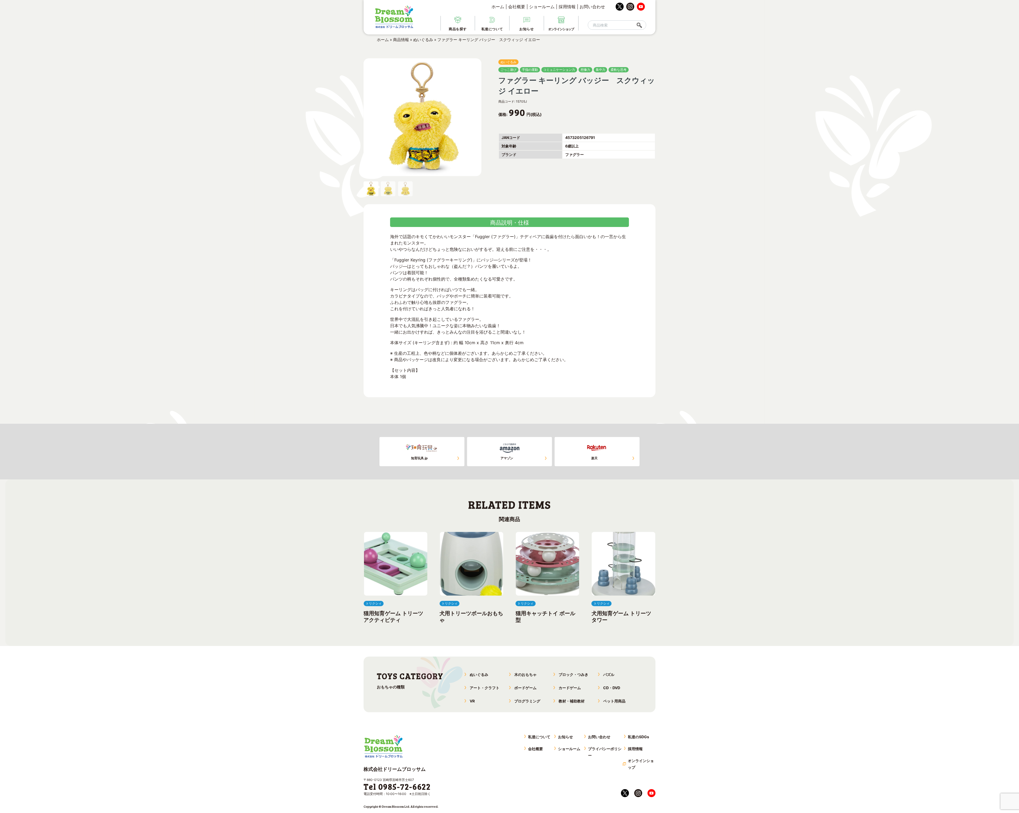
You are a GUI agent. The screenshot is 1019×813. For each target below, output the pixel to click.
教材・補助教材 (572, 701)
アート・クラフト (484, 687)
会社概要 (516, 6)
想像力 (585, 70)
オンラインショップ (641, 764)
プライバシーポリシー (604, 752)
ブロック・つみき (573, 674)
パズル (608, 674)
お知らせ (565, 737)
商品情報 (401, 39)
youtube (641, 7)
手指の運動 (530, 70)
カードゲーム (570, 687)
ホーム (497, 6)
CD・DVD (611, 687)
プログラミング (527, 701)
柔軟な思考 (619, 70)
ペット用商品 (614, 701)
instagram (630, 7)
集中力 (600, 70)
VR (472, 701)
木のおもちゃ (525, 674)
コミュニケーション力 (559, 70)
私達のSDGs (638, 737)
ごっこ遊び (508, 70)
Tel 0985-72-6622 (397, 786)
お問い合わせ (592, 6)
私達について (539, 737)
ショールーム (542, 6)
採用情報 (567, 6)
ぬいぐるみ (423, 39)
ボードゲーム (525, 687)
